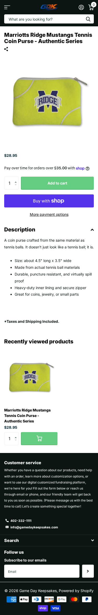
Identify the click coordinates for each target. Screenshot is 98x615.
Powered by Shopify (76, 590)
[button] (16, 178)
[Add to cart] (39, 438)
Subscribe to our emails (25, 560)
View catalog (7, 7)
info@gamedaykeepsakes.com (34, 527)
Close (49, 540)
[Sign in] (81, 7)
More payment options (49, 214)
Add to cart (57, 183)
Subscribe (88, 571)
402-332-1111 (20, 521)
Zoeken (88, 18)
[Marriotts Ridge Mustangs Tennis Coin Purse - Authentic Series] (30, 377)
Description (19, 229)
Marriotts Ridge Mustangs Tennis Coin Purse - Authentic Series (27, 415)
